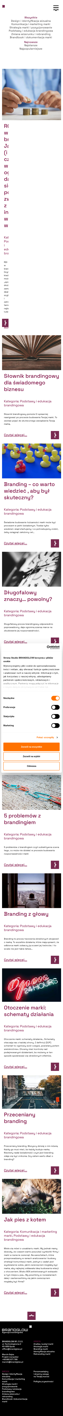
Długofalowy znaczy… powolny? (28, 596)
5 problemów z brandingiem (22, 819)
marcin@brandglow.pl (12, 1362)
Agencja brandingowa (12, 1332)
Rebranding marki (42, 1354)
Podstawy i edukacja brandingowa (12, 1390)
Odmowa (31, 766)
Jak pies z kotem (25, 1219)
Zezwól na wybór (31, 756)
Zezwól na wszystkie (31, 747)
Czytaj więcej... (6, 325)
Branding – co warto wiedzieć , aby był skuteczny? (29, 491)
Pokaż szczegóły (45, 737)
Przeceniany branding (19, 1118)
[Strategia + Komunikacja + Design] (4, 8)
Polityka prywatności (43, 1381)
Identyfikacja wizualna (44, 1351)
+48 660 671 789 (9, 1359)
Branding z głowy (26, 914)
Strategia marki (41, 1346)
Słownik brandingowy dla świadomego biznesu (31, 383)
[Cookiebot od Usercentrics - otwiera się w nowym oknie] (47, 647)
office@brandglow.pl (12, 1349)
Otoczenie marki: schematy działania (29, 1011)
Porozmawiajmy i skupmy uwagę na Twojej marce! (41, 1374)
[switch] (55, 707)
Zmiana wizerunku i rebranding (11, 1395)
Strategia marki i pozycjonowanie (9, 1385)
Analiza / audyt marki (43, 1344)
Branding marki (41, 1349)
